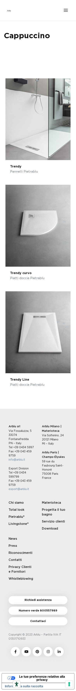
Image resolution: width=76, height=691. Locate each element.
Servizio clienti (53, 521)
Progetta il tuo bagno (53, 512)
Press (13, 545)
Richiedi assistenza (38, 600)
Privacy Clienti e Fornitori (20, 569)
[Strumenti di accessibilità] (16, 684)
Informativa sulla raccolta (24, 686)
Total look (16, 509)
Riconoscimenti (20, 552)
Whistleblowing (21, 578)
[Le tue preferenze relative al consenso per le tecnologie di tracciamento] (69, 684)
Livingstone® (19, 523)
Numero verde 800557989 (38, 610)
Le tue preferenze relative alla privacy (42, 678)
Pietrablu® (17, 516)
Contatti (15, 559)
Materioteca (51, 502)
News (13, 538)
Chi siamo (16, 502)
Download (50, 528)
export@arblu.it (19, 488)
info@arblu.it (17, 459)
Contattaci (38, 621)
